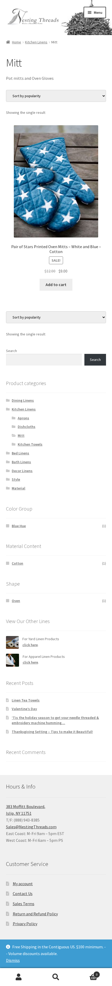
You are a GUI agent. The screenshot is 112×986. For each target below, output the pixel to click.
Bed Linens (20, 453)
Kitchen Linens (36, 42)
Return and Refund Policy (35, 913)
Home (16, 42)
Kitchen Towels (30, 444)
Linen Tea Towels (26, 700)
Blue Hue (19, 526)
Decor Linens (22, 470)
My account (23, 883)
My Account (18, 977)
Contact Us (23, 893)
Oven (16, 600)
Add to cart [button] (56, 284)
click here (30, 645)
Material (18, 488)
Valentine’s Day (24, 708)
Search (11, 350)
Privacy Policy (25, 923)
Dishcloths (26, 426)
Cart (86, 972)
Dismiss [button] (13, 960)
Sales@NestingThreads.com (31, 826)
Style (16, 479)
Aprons (23, 418)
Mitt (21, 435)
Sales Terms (23, 903)
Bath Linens (21, 462)
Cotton (17, 563)
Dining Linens (23, 400)
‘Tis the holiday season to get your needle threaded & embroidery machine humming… (55, 720)
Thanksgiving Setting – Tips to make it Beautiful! (52, 731)
